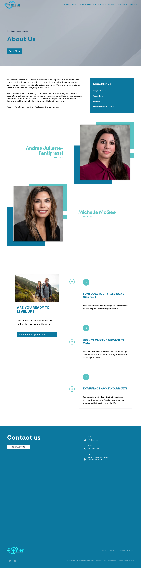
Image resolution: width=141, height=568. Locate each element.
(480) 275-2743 (93, 449)
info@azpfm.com (94, 440)
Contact (122, 4)
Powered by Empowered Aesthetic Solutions (115, 561)
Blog (111, 4)
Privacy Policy (126, 550)
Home (105, 550)
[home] (12, 5)
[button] (71, 4)
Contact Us (18, 447)
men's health (88, 4)
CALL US (133, 4)
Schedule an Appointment (32, 334)
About (102, 4)
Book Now (14, 51)
